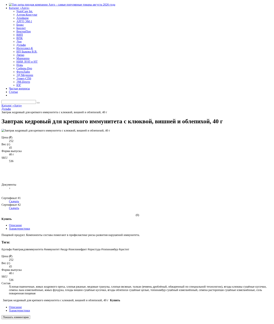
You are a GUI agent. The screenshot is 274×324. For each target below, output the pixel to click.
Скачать (14, 201)
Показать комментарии (16, 317)
